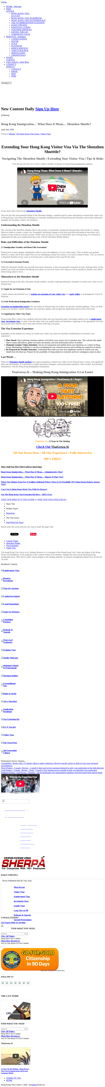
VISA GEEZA (17, 62)
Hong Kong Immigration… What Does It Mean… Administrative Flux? (32, 472)
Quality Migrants (10, 658)
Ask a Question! (10, 701)
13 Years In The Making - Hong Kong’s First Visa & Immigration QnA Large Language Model (15, 1071)
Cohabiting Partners (8, 620)
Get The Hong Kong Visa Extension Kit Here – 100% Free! (26, 494)
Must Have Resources (10, 941)
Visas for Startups (11, 588)
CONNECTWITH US (11, 65)
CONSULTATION (19, 39)
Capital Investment (11, 596)
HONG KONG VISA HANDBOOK (26, 18)
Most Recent (19, 887)
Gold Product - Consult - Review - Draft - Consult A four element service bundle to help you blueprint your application (49, 770)
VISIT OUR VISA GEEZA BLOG (51, 499)
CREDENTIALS (18, 55)
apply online (74, 294)
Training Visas (9, 650)
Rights (34, 1085)
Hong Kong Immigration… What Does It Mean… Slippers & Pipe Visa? (32, 477)
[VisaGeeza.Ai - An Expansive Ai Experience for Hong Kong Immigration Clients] (52, 1056)
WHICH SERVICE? (19, 48)
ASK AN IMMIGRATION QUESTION (28, 23)
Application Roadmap (8, 710)
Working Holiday (10, 676)
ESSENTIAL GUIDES (20, 27)
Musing (12, 134)
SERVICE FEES (18, 53)
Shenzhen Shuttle (33, 211)
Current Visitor (12, 541)
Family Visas (19, 906)
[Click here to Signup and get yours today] (52, 1010)
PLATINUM (16, 46)
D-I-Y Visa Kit (9, 727)
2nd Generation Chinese (10, 751)
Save (34, 534)
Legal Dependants (11, 604)
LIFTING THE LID (19, 32)
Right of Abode (9, 694)
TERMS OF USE (13, 1078)
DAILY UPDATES (19, 25)
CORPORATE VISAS (20, 34)
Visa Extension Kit (11, 719)
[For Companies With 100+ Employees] (23, 869)
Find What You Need (14, 522)
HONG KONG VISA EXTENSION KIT (28, 20)
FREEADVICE (10, 10)
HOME (13, 6)
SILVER (14, 41)
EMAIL (14, 71)
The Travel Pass (10, 743)
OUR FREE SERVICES (21, 30)
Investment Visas (21, 901)
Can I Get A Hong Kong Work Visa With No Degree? (24, 489)
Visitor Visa (11, 548)
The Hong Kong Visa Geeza (27, 134)
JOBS (13, 76)
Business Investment (8, 579)
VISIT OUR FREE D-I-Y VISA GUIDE (18, 499)
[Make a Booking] (6, 926)
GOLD (14, 44)
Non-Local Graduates (7, 641)
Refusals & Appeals (8, 631)
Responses (10, 513)
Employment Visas (11, 570)
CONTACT (16, 69)
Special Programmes (23, 920)
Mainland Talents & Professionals (10, 666)
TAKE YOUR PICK (19, 50)
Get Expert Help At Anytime (13, 922)
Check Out (43, 446)
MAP (13, 74)
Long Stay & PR (21, 910)
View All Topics (8, 936)
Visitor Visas (45, 134)
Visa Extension (12, 546)
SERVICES (16, 37)
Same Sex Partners (11, 612)
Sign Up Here (47, 109)
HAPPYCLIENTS (10, 58)
